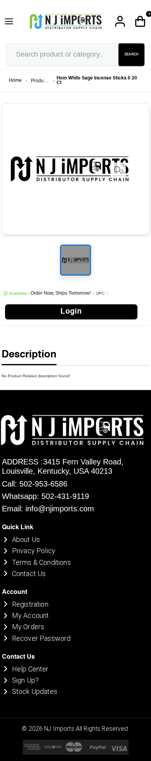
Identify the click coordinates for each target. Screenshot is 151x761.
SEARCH (131, 54)
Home (15, 80)
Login (71, 311)
